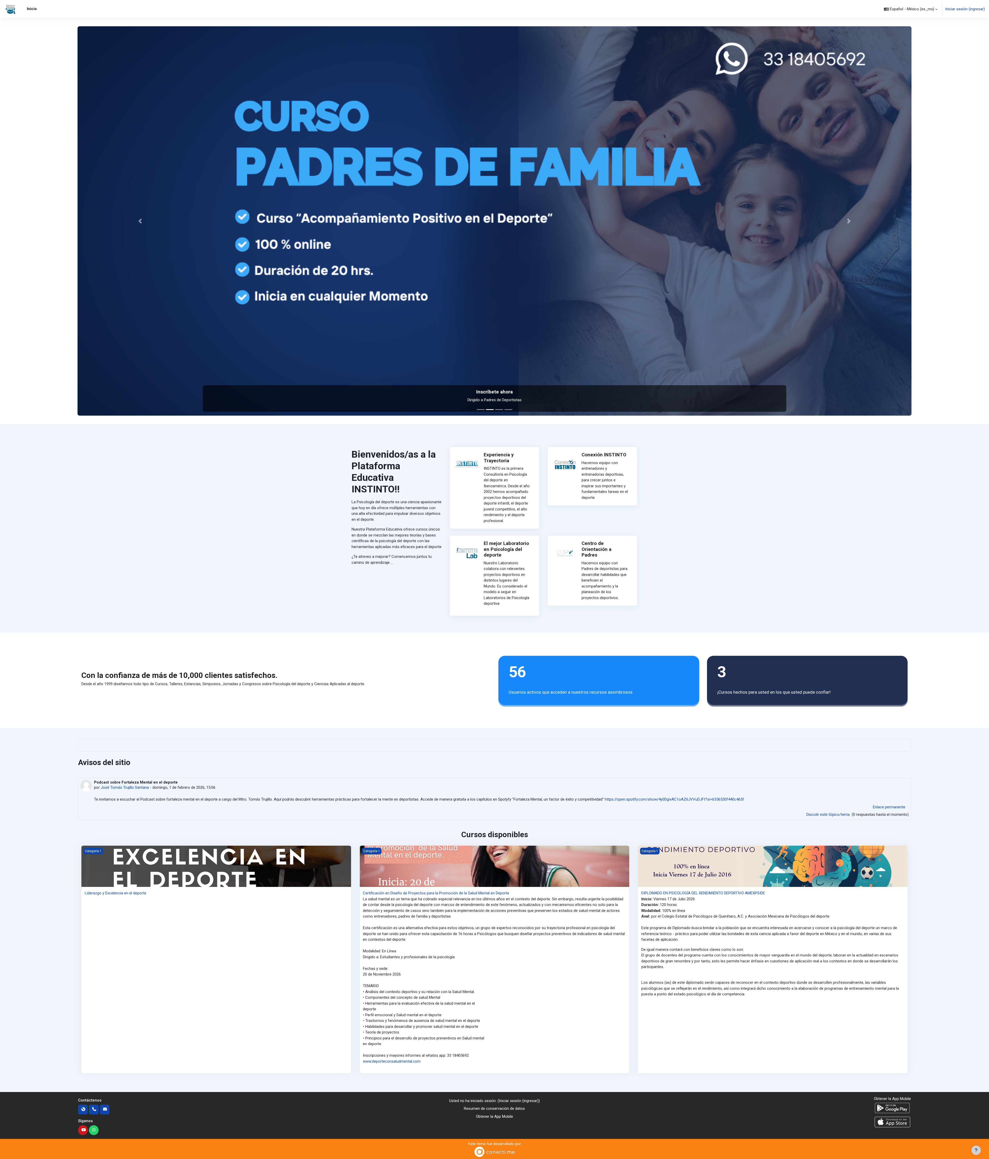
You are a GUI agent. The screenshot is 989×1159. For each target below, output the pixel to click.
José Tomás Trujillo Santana (125, 787)
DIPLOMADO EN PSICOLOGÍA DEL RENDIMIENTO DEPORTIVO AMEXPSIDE (703, 893)
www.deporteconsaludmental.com (392, 1061)
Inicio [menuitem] (32, 8)
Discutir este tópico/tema (828, 814)
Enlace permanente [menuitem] (889, 807)
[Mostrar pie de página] (976, 1150)
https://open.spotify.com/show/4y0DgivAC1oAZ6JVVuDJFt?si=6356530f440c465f (674, 799)
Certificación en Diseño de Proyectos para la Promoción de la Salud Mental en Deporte (436, 893)
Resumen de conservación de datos (494, 1108)
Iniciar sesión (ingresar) (965, 9)
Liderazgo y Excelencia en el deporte (115, 893)
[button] (911, 9)
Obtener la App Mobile (494, 1116)
